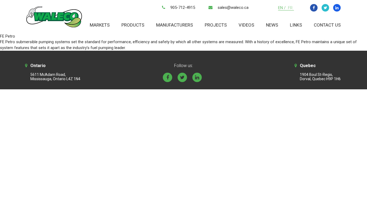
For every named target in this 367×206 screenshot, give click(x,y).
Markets (100, 25)
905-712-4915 (182, 7)
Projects (216, 25)
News (272, 25)
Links (296, 25)
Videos (246, 25)
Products (132, 25)
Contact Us (327, 25)
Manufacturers (174, 25)
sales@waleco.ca (233, 7)
